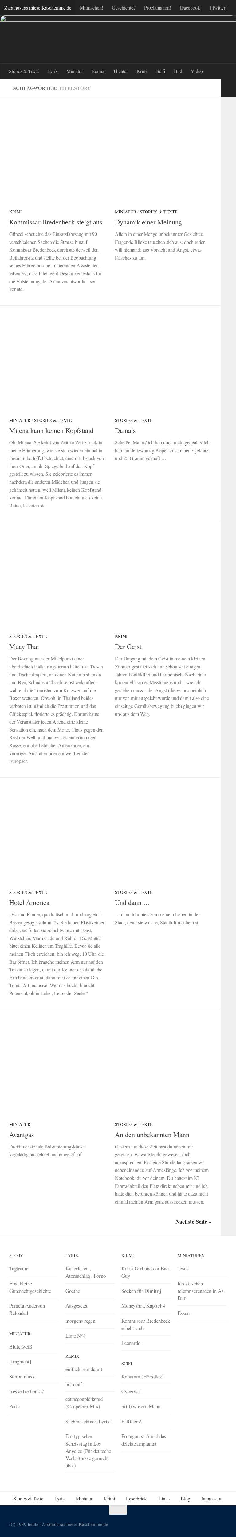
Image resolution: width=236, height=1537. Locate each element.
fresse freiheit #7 (26, 1391)
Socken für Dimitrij (141, 1290)
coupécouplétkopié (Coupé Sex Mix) (84, 1402)
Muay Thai (24, 646)
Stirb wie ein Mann (140, 1406)
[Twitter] (218, 7)
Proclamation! (157, 7)
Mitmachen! (91, 7)
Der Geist (128, 646)
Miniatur (74, 71)
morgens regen (80, 1320)
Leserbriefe (137, 1498)
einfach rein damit (83, 1369)
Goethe (72, 1290)
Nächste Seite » (193, 1221)
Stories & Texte (24, 71)
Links (164, 1498)
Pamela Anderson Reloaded (27, 1309)
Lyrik (52, 71)
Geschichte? (124, 7)
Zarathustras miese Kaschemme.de (37, 7)
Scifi (160, 71)
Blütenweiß (20, 1346)
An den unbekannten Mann (152, 1134)
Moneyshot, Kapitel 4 (143, 1305)
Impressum (211, 1498)
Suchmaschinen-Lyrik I (89, 1421)
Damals (125, 430)
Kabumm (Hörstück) (142, 1376)
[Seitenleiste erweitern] (228, 88)
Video (197, 71)
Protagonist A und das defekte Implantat (143, 1440)
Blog (185, 1498)
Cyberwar (131, 1391)
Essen (184, 1313)
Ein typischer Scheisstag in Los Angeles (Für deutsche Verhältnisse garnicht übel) (88, 1451)
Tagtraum (19, 1268)
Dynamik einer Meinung (148, 221)
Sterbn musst (22, 1376)
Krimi (142, 71)
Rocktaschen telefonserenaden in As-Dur (202, 1290)
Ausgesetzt (76, 1305)
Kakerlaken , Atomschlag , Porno (85, 1272)
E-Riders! (131, 1421)
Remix (98, 71)
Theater (120, 71)
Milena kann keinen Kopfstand (51, 430)
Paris (14, 1406)
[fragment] (20, 1361)
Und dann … (132, 902)
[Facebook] (191, 7)
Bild (178, 71)
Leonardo (130, 1342)
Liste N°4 (75, 1335)
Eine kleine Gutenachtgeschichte (30, 1287)
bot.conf (73, 1384)
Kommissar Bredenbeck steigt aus (55, 221)
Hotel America (29, 902)
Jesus (183, 1268)
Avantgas (21, 1134)
